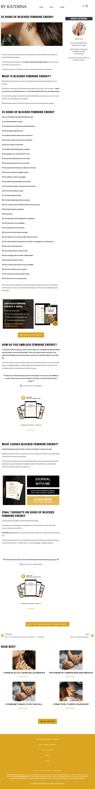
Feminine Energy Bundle (31, 425)
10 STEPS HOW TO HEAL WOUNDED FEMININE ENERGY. (35, 543)
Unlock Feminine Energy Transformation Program (21, 365)
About (47, 755)
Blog (51, 7)
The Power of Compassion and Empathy (71, 673)
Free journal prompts (47, 744)
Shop (41, 7)
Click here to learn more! (32, 386)
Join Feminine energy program (47, 739)
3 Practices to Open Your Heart (71, 704)
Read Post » (24, 677)
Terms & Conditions (53, 770)
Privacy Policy (40, 770)
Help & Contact (47, 750)
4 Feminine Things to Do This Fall (24, 704)
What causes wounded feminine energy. (20, 464)
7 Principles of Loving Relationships (24, 673)
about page (79, 60)
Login (62, 7)
